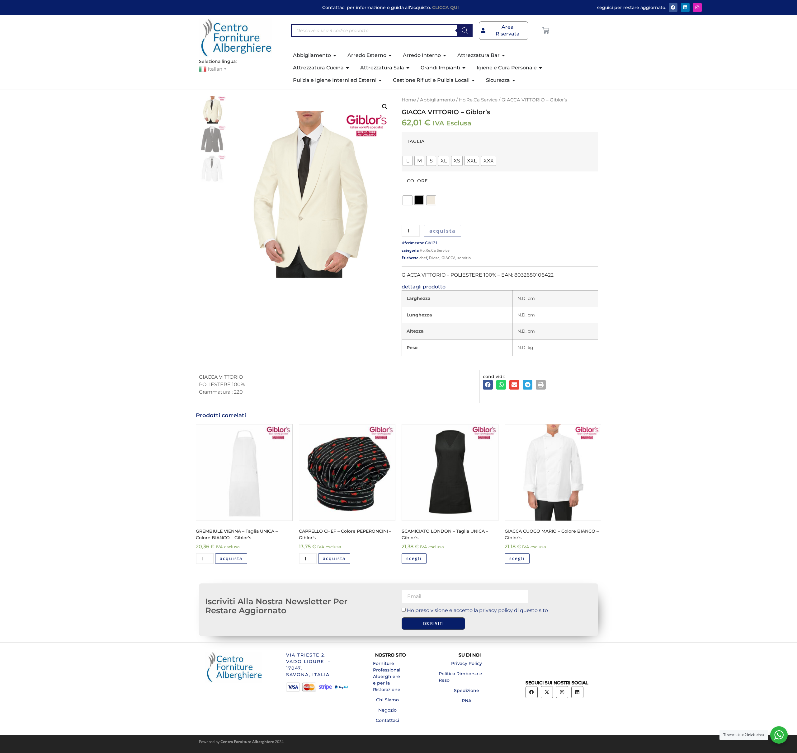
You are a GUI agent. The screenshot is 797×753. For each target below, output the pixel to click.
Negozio (387, 710)
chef (423, 257)
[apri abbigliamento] (334, 55)
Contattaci (387, 720)
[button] (384, 106)
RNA (466, 701)
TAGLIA (416, 141)
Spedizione (466, 690)
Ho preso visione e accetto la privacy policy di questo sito (477, 610)
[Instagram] (697, 7)
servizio (464, 257)
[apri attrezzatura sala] (408, 68)
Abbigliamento (437, 100)
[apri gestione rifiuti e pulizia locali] (473, 80)
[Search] (465, 30)
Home (409, 100)
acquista (442, 230)
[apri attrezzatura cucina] (347, 68)
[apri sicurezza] (514, 80)
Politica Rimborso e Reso (460, 677)
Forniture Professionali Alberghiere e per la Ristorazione (387, 676)
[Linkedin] (577, 692)
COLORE (417, 181)
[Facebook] (673, 7)
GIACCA (448, 257)
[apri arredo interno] (444, 55)
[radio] (407, 161)
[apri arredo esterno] (390, 55)
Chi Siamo (387, 700)
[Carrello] (546, 30)
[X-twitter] (547, 692)
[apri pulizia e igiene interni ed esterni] (380, 80)
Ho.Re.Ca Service (478, 100)
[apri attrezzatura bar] (503, 55)
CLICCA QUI (445, 7)
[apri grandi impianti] (464, 68)
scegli (414, 558)
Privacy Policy (466, 663)
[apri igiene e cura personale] (540, 68)
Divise (434, 257)
